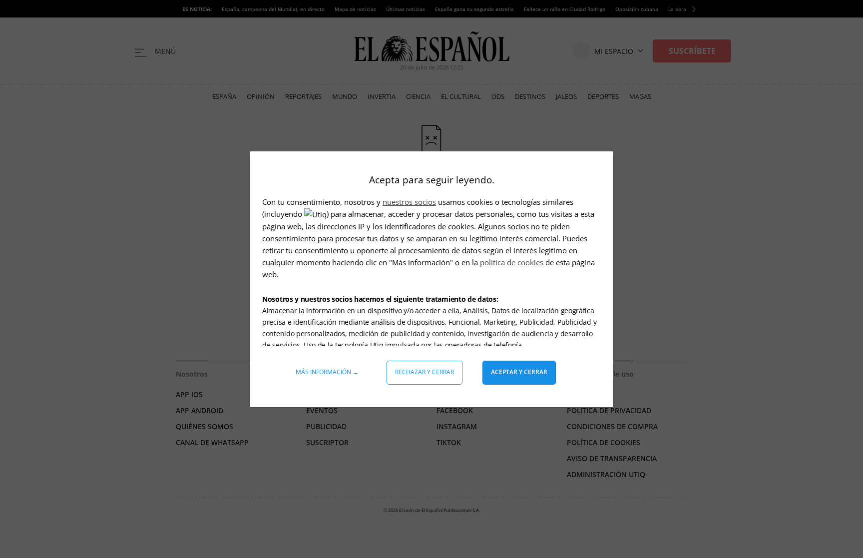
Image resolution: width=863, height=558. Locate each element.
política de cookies (512, 262)
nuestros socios (409, 202)
